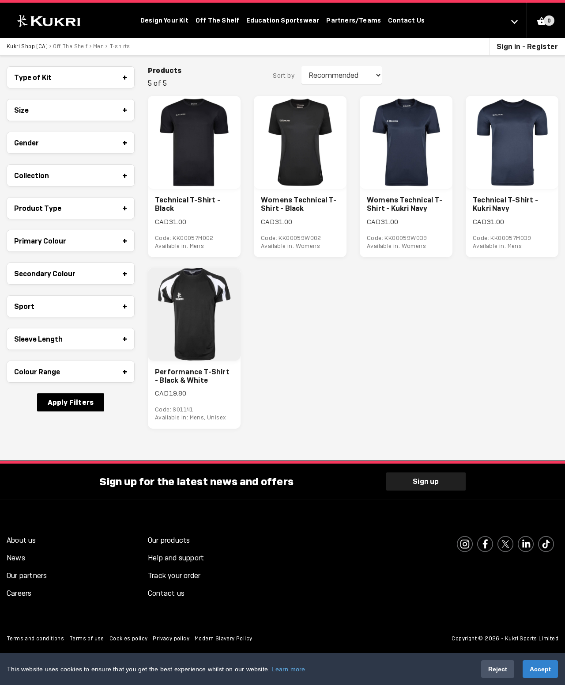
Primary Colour (70, 241)
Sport (70, 306)
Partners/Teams (353, 20)
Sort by (283, 75)
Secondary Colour (70, 273)
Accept (540, 669)
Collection (70, 175)
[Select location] (519, 21)
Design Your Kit (164, 20)
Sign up (426, 481)
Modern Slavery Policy (223, 639)
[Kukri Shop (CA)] (48, 21)
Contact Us (406, 20)
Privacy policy (171, 639)
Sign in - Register (527, 46)
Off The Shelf (218, 20)
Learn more (288, 669)
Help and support (176, 558)
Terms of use (86, 639)
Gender (70, 142)
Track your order (174, 575)
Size (70, 110)
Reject (497, 669)
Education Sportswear (282, 20)
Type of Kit (70, 77)
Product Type (70, 208)
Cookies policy (128, 639)
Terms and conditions (35, 639)
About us (21, 540)
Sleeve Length (70, 339)
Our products (169, 540)
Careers (19, 593)
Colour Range (70, 371)
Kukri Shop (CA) (27, 46)
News (16, 558)
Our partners (27, 575)
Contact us (166, 593)
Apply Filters (71, 402)
